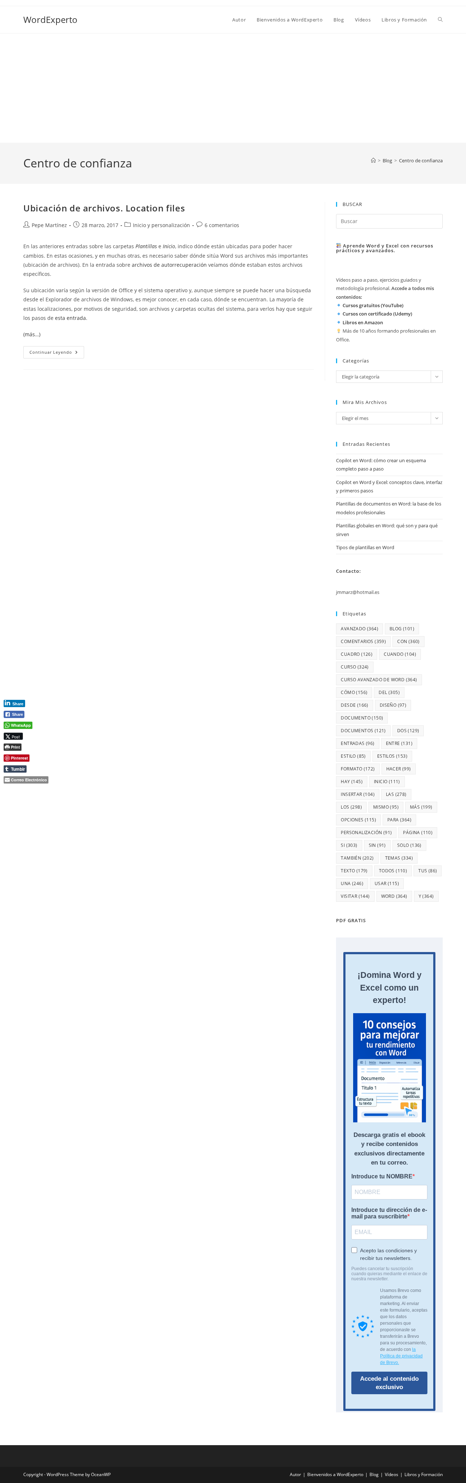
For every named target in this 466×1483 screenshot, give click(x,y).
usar (387, 883)
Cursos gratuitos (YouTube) (373, 305)
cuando (400, 654)
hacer (398, 769)
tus (427, 871)
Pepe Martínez (49, 225)
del (389, 692)
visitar (355, 896)
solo (409, 845)
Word (394, 896)
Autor (295, 1474)
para (399, 820)
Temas (399, 858)
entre (399, 743)
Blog (374, 1474)
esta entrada (70, 317)
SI (349, 845)
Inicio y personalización (161, 225)
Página (418, 832)
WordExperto (50, 19)
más (421, 807)
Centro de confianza (421, 160)
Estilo (353, 756)
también (357, 858)
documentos (363, 730)
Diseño (393, 705)
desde (354, 705)
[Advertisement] (233, 88)
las (396, 794)
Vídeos (391, 1474)
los (351, 807)
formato (358, 769)
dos (408, 730)
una (352, 883)
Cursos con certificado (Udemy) (377, 313)
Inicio (387, 781)
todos (393, 871)
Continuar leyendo (56, 353)
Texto (354, 871)
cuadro (356, 654)
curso (354, 667)
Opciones (358, 820)
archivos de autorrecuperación (169, 264)
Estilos (392, 756)
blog (402, 629)
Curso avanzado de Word (379, 680)
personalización (366, 832)
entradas (357, 743)
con (408, 641)
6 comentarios (222, 225)
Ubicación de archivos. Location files (104, 208)
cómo (354, 692)
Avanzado (359, 629)
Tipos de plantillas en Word (365, 547)
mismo (386, 807)
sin (377, 845)
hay (352, 781)
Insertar (358, 794)
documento (362, 718)
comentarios (363, 641)
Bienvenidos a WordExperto (335, 1474)
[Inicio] (373, 160)
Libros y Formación (423, 1474)
